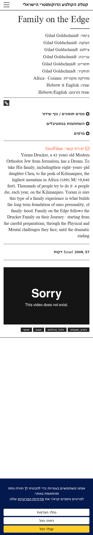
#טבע (39, 329)
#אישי (26, 329)
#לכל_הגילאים (56, 329)
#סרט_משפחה (78, 329)
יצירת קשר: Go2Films (65, 149)
